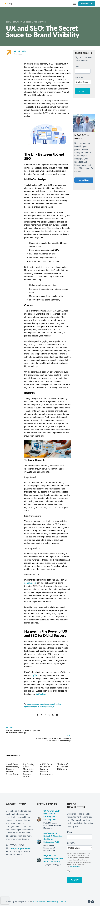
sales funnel (44, 704)
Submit (82, 91)
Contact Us (86, 3)
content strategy (33, 704)
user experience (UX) (47, 706)
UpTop (35, 675)
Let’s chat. (41, 694)
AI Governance (39, 902)
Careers (63, 902)
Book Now (84, 180)
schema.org (30, 583)
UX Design (27, 22)
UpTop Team (20, 51)
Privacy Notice (75, 866)
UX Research (40, 22)
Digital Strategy (14, 22)
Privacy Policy (52, 902)
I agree (72, 871)
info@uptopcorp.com (20, 848)
